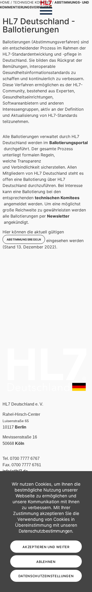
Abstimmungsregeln (24, 239)
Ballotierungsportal (68, 142)
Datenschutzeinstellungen (46, 576)
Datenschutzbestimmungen (45, 531)
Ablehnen (45, 562)
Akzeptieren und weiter (45, 547)
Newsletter (58, 216)
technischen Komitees (57, 197)
